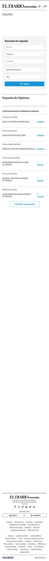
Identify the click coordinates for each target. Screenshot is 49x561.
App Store (14, 515)
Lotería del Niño (24, 552)
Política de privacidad (16, 527)
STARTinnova (42, 544)
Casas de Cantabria (10, 547)
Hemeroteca (32, 544)
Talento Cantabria (20, 544)
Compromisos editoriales (18, 530)
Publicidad (27, 527)
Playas (20, 538)
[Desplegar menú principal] (45, 6)
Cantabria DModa (35, 536)
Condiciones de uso (34, 525)
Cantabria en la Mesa (22, 536)
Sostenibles (22, 547)
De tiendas (28, 541)
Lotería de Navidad (36, 549)
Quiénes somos (19, 522)
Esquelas (7, 14)
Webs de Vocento (40, 558)
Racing (30, 547)
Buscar (26, 84)
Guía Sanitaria (38, 541)
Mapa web (36, 527)
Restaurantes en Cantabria (15, 541)
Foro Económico (39, 547)
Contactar (9, 522)
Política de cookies (33, 530)
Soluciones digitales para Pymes (34, 538)
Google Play (36, 515)
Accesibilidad (39, 522)
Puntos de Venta (8, 544)
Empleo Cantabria (12, 549)
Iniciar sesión (39, 6)
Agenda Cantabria (10, 538)
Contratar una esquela (25, 204)
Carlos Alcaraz (24, 549)
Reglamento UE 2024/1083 (17, 525)
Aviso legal (29, 522)
